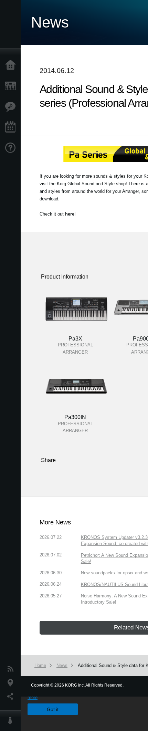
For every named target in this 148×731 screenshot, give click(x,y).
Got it (53, 709)
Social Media (12, 696)
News (12, 669)
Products (12, 86)
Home (12, 65)
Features (12, 106)
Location (12, 683)
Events (12, 127)
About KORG (12, 720)
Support (12, 148)
